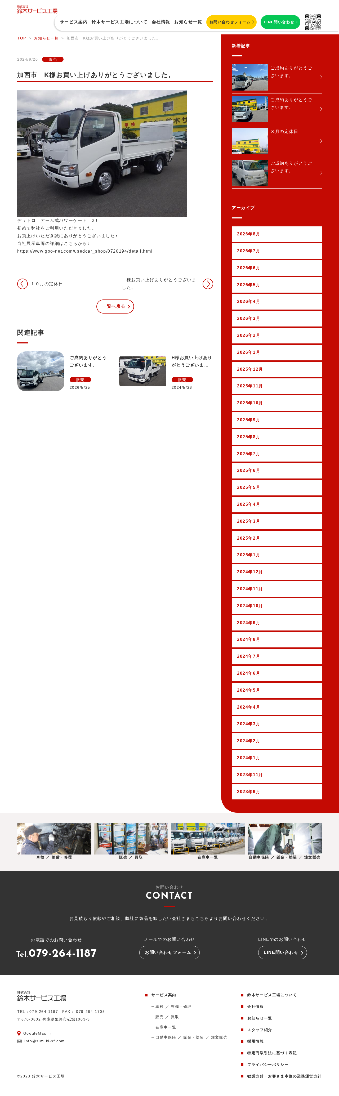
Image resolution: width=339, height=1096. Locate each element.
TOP (21, 38)
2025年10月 (250, 403)
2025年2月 (248, 538)
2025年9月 (248, 420)
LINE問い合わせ (279, 22)
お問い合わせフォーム (230, 22)
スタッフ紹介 (259, 1030)
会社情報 (161, 22)
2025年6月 (248, 470)
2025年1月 (248, 555)
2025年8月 (248, 437)
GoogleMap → (37, 1033)
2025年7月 (248, 453)
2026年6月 (248, 268)
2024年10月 (250, 605)
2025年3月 (248, 521)
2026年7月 (248, 251)
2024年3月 (248, 724)
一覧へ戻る (114, 306)
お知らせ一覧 (188, 22)
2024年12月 (250, 572)
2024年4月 (248, 707)
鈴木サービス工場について (120, 22)
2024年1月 (248, 757)
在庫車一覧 (165, 1027)
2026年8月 (248, 234)
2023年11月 (250, 774)
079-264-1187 (56, 954)
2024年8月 (248, 639)
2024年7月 (248, 656)
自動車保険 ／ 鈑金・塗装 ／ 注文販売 (191, 1037)
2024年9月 (248, 622)
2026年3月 (248, 318)
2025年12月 (250, 369)
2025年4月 (248, 504)
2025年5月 (248, 487)
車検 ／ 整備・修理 (173, 1006)
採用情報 (255, 1041)
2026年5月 (248, 285)
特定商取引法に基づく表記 (272, 1053)
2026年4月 (248, 301)
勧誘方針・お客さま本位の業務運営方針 (284, 1076)
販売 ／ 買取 (167, 1017)
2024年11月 (250, 589)
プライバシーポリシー (268, 1064)
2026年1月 (248, 352)
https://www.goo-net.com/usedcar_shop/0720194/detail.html (85, 251)
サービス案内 (163, 995)
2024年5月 (248, 690)
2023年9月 (248, 791)
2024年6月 (248, 673)
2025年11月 (250, 386)
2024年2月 (248, 741)
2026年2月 (248, 335)
